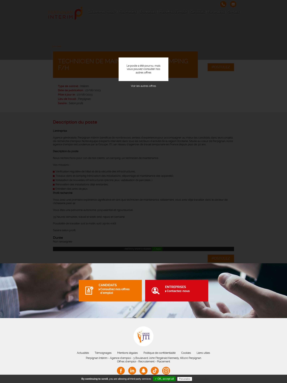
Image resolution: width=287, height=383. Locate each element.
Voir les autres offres (143, 86)
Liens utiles (203, 352)
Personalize (184, 379)
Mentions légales (127, 352)
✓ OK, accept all (164, 378)
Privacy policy (201, 379)
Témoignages (103, 352)
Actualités (83, 352)
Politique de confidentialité (160, 352)
